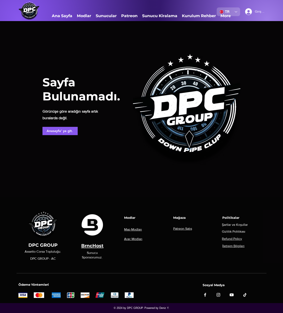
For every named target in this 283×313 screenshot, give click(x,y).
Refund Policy (232, 238)
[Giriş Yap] (245, 11)
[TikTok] (244, 294)
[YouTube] (231, 294)
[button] (84, 16)
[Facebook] (205, 294)
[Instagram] (218, 294)
